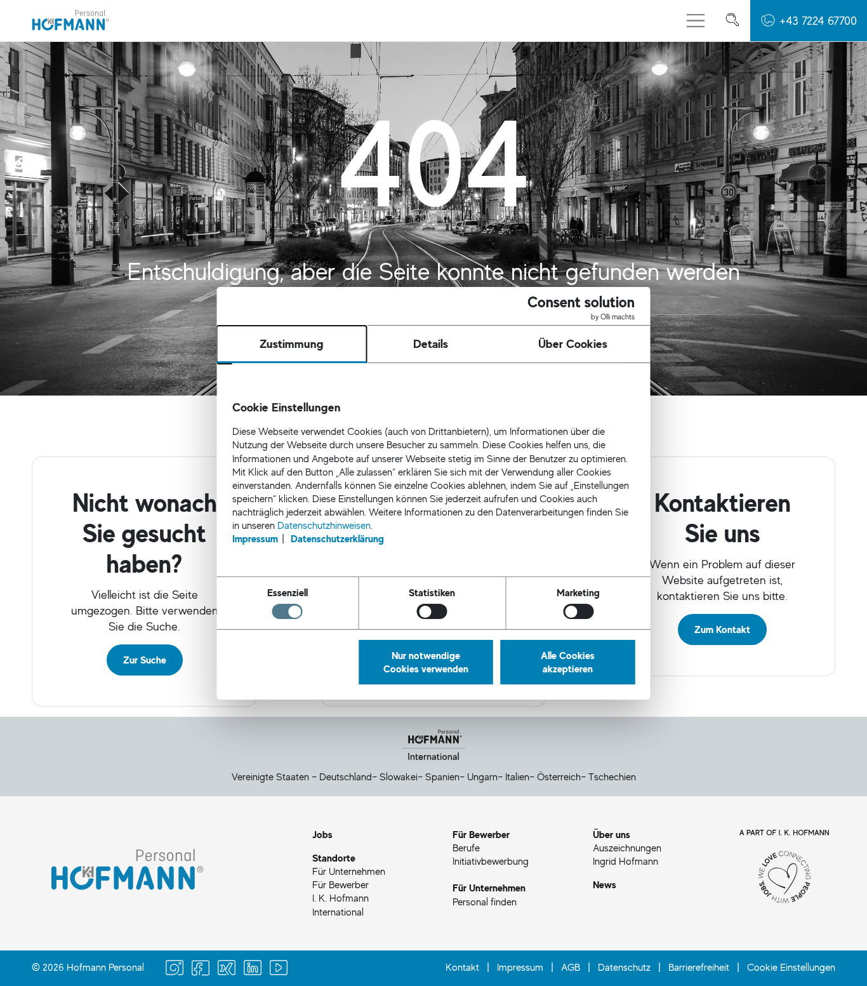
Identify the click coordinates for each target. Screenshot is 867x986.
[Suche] (732, 20)
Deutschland (345, 776)
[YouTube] (278, 969)
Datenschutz (624, 967)
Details (430, 343)
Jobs (322, 834)
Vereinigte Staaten (270, 776)
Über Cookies (572, 343)
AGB (570, 967)
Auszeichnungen (627, 847)
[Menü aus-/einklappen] (696, 21)
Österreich (559, 776)
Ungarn (482, 776)
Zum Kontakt (722, 629)
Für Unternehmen (348, 871)
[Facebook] (200, 969)
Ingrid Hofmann (625, 861)
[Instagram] (174, 969)
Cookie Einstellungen (791, 967)
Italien (517, 776)
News (604, 884)
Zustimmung (292, 343)
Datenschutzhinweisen (324, 525)
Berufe (466, 847)
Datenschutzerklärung (337, 538)
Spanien (442, 776)
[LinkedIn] (252, 969)
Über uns (611, 834)
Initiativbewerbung (491, 861)
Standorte (333, 857)
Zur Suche (144, 659)
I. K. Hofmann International (340, 904)
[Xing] (226, 969)
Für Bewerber (340, 884)
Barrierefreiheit (698, 967)
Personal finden (485, 901)
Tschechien (612, 776)
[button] (808, 20)
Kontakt (462, 967)
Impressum (520, 967)
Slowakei (399, 776)
